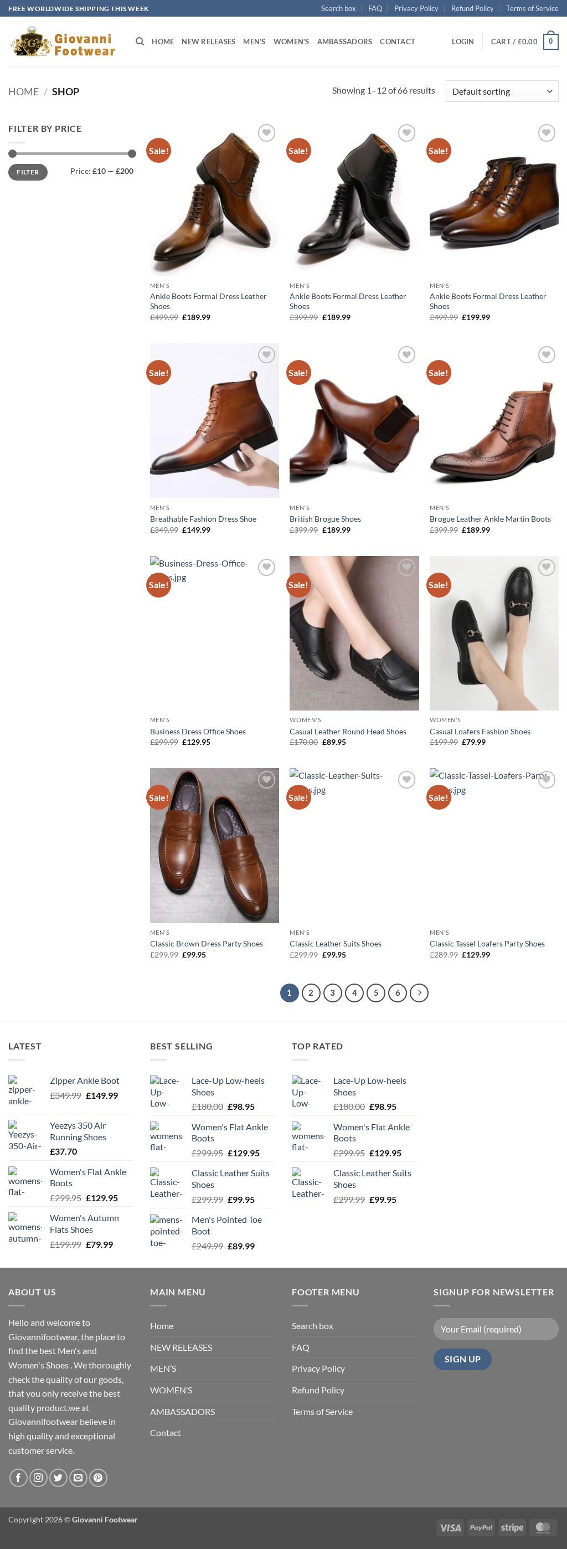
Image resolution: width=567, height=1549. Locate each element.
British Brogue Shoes (325, 518)
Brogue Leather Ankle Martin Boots (490, 518)
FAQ (375, 8)
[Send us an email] (78, 1478)
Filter (28, 172)
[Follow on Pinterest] (98, 1478)
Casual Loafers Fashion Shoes (480, 731)
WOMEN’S (292, 41)
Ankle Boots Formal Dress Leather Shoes (208, 301)
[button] (463, 41)
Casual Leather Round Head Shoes (348, 731)
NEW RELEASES (208, 41)
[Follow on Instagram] (38, 1478)
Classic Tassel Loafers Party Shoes (487, 943)
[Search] (140, 41)
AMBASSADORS (345, 41)
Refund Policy (472, 8)
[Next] (419, 993)
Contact (397, 41)
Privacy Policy (416, 8)
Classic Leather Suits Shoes (336, 943)
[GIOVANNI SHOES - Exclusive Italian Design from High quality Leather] (63, 42)
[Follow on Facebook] (18, 1478)
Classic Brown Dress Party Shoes (206, 943)
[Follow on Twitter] (58, 1478)
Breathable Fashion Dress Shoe (203, 518)
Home (163, 41)
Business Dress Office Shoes (198, 731)
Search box (338, 8)
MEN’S (254, 41)
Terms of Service (532, 8)
